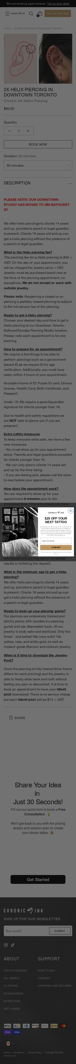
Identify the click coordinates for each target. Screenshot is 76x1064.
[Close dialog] (70, 510)
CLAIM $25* (56, 547)
